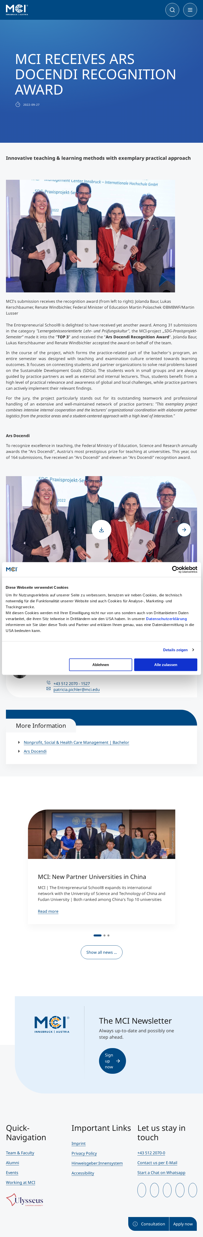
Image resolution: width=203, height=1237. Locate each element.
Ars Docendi (35, 751)
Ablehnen (100, 665)
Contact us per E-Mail (157, 1162)
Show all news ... (101, 952)
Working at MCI (20, 1182)
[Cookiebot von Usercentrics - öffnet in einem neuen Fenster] (175, 569)
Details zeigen (175, 650)
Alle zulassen (165, 665)
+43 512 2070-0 (151, 1153)
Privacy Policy (84, 1153)
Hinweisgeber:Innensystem (97, 1163)
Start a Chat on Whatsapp (161, 1172)
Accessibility (83, 1173)
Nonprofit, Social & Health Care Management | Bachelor (76, 742)
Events (12, 1172)
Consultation (153, 1224)
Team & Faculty (20, 1153)
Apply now (183, 1224)
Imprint (79, 1143)
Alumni (12, 1162)
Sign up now (109, 1061)
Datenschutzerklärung (166, 619)
